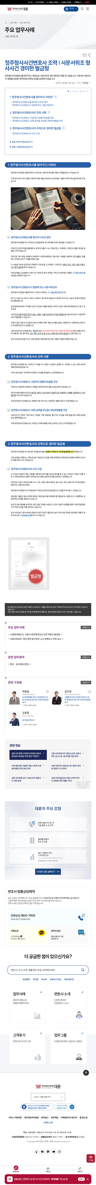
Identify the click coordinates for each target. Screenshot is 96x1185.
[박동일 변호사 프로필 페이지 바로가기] (28, 698)
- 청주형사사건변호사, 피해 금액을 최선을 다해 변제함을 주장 (37, 120)
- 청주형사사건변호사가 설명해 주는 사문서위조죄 (32, 105)
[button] (48, 1179)
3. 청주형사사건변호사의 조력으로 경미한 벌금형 (35, 128)
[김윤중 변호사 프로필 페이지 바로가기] (28, 718)
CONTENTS (79, 91)
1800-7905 (53, 2)
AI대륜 (87, 2)
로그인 (30, 2)
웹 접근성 (84, 1117)
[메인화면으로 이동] (6, 23)
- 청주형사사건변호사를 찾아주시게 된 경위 (30, 102)
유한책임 (54, 1117)
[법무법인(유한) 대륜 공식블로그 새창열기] (42, 1151)
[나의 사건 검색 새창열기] (36, 1151)
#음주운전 (69, 979)
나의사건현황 (39, 2)
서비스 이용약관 (15, 1117)
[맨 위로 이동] (86, 1073)
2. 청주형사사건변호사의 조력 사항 (28, 112)
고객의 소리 (48, 1122)
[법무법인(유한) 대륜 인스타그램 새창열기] (59, 1151)
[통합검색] (82, 970)
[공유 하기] (89, 55)
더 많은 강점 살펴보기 (46, 871)
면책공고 (45, 1117)
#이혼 (36, 979)
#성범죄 (26, 979)
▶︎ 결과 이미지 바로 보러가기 (21, 142)
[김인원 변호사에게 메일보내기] (89, 691)
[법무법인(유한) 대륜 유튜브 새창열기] (53, 1151)
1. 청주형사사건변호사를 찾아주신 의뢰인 (31, 97)
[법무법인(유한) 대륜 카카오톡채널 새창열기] (48, 1151)
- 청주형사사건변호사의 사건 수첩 (26, 133)
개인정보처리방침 (31, 1117)
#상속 (44, 979)
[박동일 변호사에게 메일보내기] (47, 691)
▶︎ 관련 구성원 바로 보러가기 (21, 147)
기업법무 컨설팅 (66, 2)
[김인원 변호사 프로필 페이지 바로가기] (70, 698)
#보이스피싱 (55, 979)
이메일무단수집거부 (69, 1117)
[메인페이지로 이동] (17, 9)
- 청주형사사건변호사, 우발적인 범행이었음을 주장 (33, 117)
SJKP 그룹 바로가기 (42, 1097)
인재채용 (77, 2)
